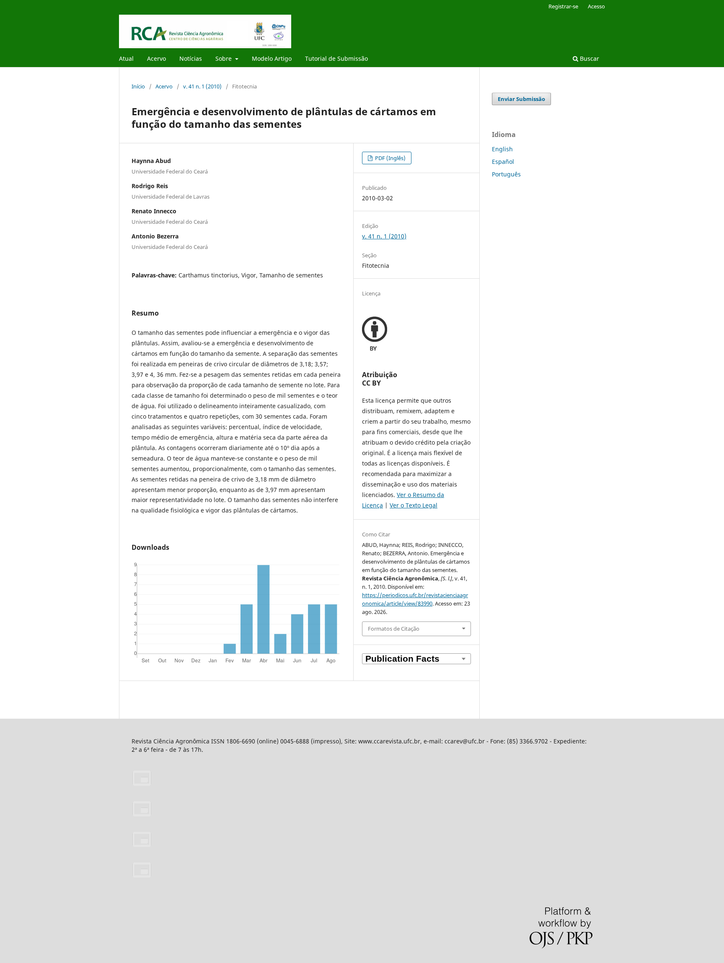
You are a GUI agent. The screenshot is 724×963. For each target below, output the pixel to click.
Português (506, 174)
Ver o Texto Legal (413, 505)
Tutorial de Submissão (336, 58)
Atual (126, 58)
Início (138, 86)
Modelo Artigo (272, 58)
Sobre (224, 58)
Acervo (156, 58)
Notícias (190, 58)
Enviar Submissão (521, 99)
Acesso (596, 6)
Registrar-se (563, 6)
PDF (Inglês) (390, 158)
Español (503, 162)
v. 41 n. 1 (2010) (202, 86)
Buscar (588, 58)
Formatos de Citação (393, 628)
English (502, 149)
